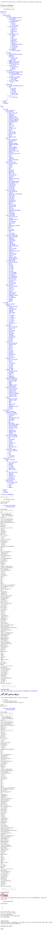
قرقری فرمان (14, 46)
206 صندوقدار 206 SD (5, 588)
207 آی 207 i (3, 587)
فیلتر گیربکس (14, 93)
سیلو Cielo (3, 534)
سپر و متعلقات (12, 60)
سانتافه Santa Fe (4, 628)
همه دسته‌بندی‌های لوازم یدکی (15, 17)
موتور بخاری (11, 197)
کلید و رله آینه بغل (12, 426)
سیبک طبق (13, 40)
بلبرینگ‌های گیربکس (13, 148)
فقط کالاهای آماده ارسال (7, 515)
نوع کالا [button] (2, 664)
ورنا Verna (3, 530)
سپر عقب (11, 361)
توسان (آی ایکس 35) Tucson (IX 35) (9, 627)
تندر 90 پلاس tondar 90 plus (7, 567)
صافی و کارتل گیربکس (14, 150)
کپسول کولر (11, 198)
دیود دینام (11, 441)
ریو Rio (2, 650)
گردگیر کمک (11, 172)
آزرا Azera (3, 631)
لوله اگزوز (11, 243)
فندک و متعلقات (12, 431)
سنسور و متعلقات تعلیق (14, 181)
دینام (10, 437)
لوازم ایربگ (11, 420)
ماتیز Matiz (3, 531)
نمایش (2, 893)
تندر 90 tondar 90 (4, 569)
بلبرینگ (10, 135)
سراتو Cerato (3, 644)
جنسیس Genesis (4, 623)
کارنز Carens (3, 647)
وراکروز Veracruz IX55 (6, 630)
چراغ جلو (13, 69)
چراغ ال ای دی (12, 356)
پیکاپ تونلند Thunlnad (5, 555)
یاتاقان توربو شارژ (12, 256)
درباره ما (5, 100)
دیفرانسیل (11, 157)
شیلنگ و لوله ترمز (13, 273)
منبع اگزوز (11, 241)
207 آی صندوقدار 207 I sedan (7, 586)
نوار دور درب (11, 320)
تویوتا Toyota (3, 525)
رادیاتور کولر (11, 208)
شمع (12, 81)
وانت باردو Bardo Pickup (6, 558)
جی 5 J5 (2, 537)
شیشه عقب (11, 332)
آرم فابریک (11, 404)
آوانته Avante (3, 618)
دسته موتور (11, 158)
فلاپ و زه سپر (12, 363)
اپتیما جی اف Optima (5, 642)
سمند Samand (4, 561)
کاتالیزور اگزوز (12, 240)
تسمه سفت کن (12, 200)
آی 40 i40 (3, 614)
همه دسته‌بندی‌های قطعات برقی (16, 71)
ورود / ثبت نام (4, 11)
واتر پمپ (10, 291)
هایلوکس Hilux (4, 592)
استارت (10, 440)
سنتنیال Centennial (5, 626)
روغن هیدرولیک (12, 475)
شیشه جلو (11, 331)
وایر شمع (13, 30)
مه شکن (13, 68)
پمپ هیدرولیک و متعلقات (16, 44)
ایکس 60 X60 (4, 541)
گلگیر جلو (11, 372)
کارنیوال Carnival (4, 646)
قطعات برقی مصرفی (13, 80)
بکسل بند (11, 408)
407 (1, 580)
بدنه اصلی (8, 397)
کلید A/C (10, 202)
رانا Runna (3, 563)
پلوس (10, 155)
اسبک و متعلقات (12, 136)
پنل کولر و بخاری (12, 206)
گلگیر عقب (11, 373)
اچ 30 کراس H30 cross (6, 570)
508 (1, 582)
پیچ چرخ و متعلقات (13, 384)
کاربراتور (10, 220)
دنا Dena (2, 565)
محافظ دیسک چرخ (13, 275)
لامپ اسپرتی (11, 455)
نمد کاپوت (11, 311)
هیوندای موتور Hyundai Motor (7, 522)
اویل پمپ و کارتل (12, 127)
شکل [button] (2, 658)
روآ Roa (2, 562)
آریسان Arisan (4, 575)
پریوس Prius (3, 608)
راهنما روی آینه (14, 57)
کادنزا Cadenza (4, 639)
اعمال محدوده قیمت (5, 689)
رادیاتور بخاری (12, 196)
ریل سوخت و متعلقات (13, 219)
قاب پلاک (11, 407)
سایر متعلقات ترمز (13, 277)
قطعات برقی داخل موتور (14, 76)
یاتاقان (10, 124)
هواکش (10, 246)
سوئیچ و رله (11, 229)
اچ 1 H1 (2, 611)
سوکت (10, 447)
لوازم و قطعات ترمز (13, 21)
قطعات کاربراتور (12, 133)
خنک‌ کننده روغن (12, 297)
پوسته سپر (11, 368)
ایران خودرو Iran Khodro (6, 521)
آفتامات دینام (14, 78)
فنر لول (13, 36)
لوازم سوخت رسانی (13, 26)
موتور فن (11, 298)
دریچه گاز (11, 134)
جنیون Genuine (4, 672)
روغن (10, 95)
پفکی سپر (11, 364)
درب (10, 313)
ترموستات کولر (12, 201)
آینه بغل (10, 329)
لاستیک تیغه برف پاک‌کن (14, 393)
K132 (2, 577)
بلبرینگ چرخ (14, 47)
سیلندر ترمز (11, 268)
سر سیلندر (11, 122)
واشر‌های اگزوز (12, 244)
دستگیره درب (12, 315)
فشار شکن (11, 281)
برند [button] (1, 511)
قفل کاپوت (11, 310)
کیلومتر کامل (11, 418)
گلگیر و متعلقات (9, 369)
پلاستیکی (3, 656)
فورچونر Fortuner (4, 598)
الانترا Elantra (3, 619)
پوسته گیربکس (12, 149)
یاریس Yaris (3, 610)
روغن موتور (11, 473)
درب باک (10, 324)
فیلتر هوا (13, 89)
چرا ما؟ (5, 101)
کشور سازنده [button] (3, 676)
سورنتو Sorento (4, 636)
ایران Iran (3, 681)
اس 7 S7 (3, 571)
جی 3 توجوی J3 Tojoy (5, 539)
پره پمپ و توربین (12, 254)
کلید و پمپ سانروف (13, 427)
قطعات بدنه (8, 52)
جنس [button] (2, 652)
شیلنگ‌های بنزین (12, 221)
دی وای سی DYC (5, 670)
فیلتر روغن (13, 88)
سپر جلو (10, 360)
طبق (12, 37)
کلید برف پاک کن (12, 394)
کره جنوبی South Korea (6, 677)
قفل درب (11, 316)
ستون (10, 401)
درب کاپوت (11, 307)
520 (1, 547)
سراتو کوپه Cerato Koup (6, 643)
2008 (2, 583)
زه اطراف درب (12, 317)
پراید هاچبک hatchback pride (7, 632)
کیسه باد (10, 179)
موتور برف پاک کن (13, 396)
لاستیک (10, 383)
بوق (12, 75)
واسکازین (11, 474)
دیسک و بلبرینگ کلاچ (13, 143)
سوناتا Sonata (4, 622)
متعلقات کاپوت (12, 312)
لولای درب (11, 318)
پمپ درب (11, 429)
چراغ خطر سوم (12, 354)
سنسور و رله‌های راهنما (14, 423)
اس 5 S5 (3, 573)
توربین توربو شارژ (12, 253)
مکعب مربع (3, 663)
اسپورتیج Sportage (5, 638)
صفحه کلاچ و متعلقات (13, 144)
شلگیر (10, 374)
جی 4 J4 (2, 538)
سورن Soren (3, 559)
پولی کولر (11, 207)
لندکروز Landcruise (5, 596)
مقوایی (2, 654)
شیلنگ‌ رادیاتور (12, 293)
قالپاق (10, 382)
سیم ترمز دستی (12, 282)
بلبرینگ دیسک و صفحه (13, 159)
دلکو (10, 227)
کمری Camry (4, 606)
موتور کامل (11, 114)
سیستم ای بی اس (12, 272)
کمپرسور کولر (12, 212)
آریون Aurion (4, 604)
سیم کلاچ (11, 160)
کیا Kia (2, 523)
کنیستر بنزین (11, 232)
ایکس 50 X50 (4, 542)
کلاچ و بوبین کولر (12, 205)
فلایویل (10, 145)
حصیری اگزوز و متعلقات (14, 250)
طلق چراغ (11, 350)
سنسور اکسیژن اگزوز (13, 245)
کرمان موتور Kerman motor (7, 519)
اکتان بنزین (11, 483)
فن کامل (10, 301)
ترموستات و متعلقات (16, 50)
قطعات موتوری (12, 18)
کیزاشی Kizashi (4, 553)
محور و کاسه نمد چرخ (13, 182)
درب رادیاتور (11, 288)
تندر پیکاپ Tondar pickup (6, 566)
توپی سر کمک (14, 41)
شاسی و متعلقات (12, 399)
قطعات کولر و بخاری (10, 189)
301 (1, 578)
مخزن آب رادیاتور (12, 292)
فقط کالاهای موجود (6, 514)
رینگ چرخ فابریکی (13, 380)
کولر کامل (11, 211)
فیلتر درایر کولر (14, 94)
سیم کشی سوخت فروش (14, 225)
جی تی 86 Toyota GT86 (6, 603)
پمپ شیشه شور (12, 430)
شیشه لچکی (11, 335)
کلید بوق (10, 416)
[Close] (1, 4)
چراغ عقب (11, 351)
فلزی (2, 655)
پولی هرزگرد (11, 125)
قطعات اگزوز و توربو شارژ (12, 235)
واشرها (10, 130)
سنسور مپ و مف (13, 248)
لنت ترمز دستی (14, 25)
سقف (10, 402)
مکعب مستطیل (4, 659)
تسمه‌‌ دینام (13, 79)
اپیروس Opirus (4, 640)
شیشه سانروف (12, 336)
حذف (2, 928)
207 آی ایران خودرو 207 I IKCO (8, 584)
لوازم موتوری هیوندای (8, 901)
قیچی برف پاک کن (13, 392)
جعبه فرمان (11, 176)
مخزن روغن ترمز (12, 279)
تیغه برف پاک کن (15, 64)
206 (1, 590)
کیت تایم (10, 129)
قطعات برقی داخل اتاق (14, 73)
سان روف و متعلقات (13, 406)
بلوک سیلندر (11, 115)
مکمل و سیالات (9, 480)
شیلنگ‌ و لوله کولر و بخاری (14, 210)
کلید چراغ (11, 348)
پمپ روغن (11, 126)
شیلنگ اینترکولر (12, 259)
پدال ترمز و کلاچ (12, 278)
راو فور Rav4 (4, 600)
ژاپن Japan (3, 679)
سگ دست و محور (12, 174)
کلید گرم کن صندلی (13, 425)
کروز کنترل (11, 415)
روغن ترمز (11, 477)
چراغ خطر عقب (14, 66)
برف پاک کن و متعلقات (14, 62)
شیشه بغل (11, 334)
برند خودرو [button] (3, 517)
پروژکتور (10, 355)
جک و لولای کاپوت (13, 308)
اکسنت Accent (4, 616)
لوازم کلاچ (11, 152)
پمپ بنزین (13, 27)
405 (1, 579)
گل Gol (2, 529)
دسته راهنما (11, 422)
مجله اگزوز (5, 103)
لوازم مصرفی (9, 84)
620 (1, 549)
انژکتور (10, 224)
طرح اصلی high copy (5, 668)
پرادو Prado (3, 599)
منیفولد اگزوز (12, 239)
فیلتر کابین (13, 90)
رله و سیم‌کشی (12, 442)
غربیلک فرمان (12, 183)
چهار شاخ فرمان (12, 184)
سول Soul (3, 648)
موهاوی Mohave (4, 635)
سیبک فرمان (14, 45)
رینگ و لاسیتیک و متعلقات (14, 61)
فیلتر (10, 86)
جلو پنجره (11, 367)
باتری (10, 451)
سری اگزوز (11, 249)
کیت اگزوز (11, 238)
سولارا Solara (4, 591)
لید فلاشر (11, 432)
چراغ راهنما (11, 353)
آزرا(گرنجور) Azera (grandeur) (7, 546)
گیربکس (8, 138)
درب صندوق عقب (13, 322)
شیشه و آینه (11, 56)
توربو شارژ (11, 251)
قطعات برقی (9, 70)
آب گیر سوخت (12, 234)
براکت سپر (11, 365)
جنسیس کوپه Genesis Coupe (7, 624)
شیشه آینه (13, 59)
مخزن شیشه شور (12, 434)
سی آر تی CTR (4, 671)
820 (1, 550)
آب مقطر (11, 487)
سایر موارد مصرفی (10, 479)
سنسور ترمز (11, 274)
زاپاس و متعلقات (12, 386)
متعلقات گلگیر (12, 377)
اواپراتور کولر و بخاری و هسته (15, 193)
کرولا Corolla (4, 607)
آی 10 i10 (3, 545)
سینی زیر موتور (12, 403)
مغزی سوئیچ (14, 31)
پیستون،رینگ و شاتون (13, 117)
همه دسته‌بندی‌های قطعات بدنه (15, 54)
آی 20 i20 (3, 620)
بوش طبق (13, 42)
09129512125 (37, 897)
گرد (1, 660)
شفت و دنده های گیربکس (14, 153)
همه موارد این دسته (10, 110)
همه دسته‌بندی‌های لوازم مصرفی (16, 85)
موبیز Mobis (3, 675)
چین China (3, 680)
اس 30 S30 (3, 574)
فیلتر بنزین (13, 91)
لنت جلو (13, 22)
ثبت (14, 912)
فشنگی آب (11, 296)
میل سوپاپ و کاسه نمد (14, 119)
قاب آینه (10, 339)
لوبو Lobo (3, 533)
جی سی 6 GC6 (4, 535)
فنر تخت (10, 167)
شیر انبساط (11, 203)
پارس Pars (3, 557)
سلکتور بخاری (12, 213)
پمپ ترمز (11, 269)
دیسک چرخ (11, 265)
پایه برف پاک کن (12, 391)
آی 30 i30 (3, 612)
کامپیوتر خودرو (12, 131)
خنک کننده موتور (12, 49)
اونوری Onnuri (4, 674)
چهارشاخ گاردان (12, 140)
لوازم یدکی (8, 16)
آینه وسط (11, 340)
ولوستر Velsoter (4, 615)
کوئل (12, 32)
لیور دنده (10, 154)
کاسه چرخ (11, 267)
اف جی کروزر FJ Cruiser (6, 595)
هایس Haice (3, 594)
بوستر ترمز (11, 270)
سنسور (10, 444)
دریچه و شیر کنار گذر (13, 258)
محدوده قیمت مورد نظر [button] (6, 683)
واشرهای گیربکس (13, 146)
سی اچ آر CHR (4, 602)
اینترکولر (10, 255)
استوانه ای (3, 662)
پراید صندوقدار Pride (5, 634)
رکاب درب (11, 321)
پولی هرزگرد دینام (12, 446)
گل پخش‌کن (11, 375)
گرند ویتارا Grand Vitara (6, 551)
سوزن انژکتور (14, 28)
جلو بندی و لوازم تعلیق (13, 33)
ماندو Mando (3, 667)
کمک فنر (13, 35)
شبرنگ (10, 349)
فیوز (10, 454)
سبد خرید (3, 12)
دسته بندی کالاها (6, 14)
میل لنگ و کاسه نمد (13, 121)
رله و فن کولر (12, 195)
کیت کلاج (11, 141)
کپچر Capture (4, 554)
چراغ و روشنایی (12, 65)
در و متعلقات (11, 55)
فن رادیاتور (11, 289)
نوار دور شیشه (12, 327)
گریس (10, 485)
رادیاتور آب (11, 287)
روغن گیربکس (14, 97)
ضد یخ (10, 484)
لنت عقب (13, 23)
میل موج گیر (14, 38)
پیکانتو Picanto (4, 651)
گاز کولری (11, 192)
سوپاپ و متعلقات (12, 116)
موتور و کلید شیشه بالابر (16, 74)
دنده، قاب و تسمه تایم (16, 20)
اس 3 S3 (3, 543)
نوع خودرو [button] (3, 526)
